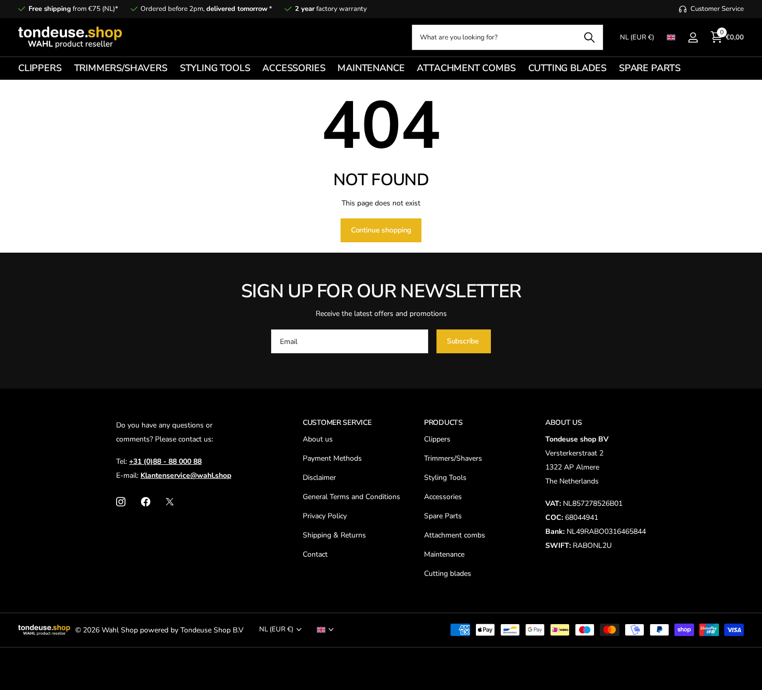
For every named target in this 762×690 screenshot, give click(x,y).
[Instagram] (120, 501)
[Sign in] (693, 37)
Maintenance (444, 554)
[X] (170, 501)
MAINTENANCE (370, 68)
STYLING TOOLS (215, 68)
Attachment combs (454, 535)
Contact (315, 554)
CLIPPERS (40, 68)
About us (318, 439)
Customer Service (337, 422)
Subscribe (464, 341)
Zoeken (589, 37)
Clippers (437, 439)
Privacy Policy (325, 516)
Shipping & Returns (334, 535)
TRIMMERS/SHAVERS (120, 68)
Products (443, 422)
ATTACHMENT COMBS (466, 68)
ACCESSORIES (293, 68)
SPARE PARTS (650, 68)
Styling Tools (445, 477)
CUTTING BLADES (567, 68)
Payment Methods (332, 458)
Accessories (443, 497)
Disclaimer (319, 477)
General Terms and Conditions (351, 497)
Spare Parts (443, 516)
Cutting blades (447, 573)
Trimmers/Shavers (453, 458)
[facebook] (145, 501)
